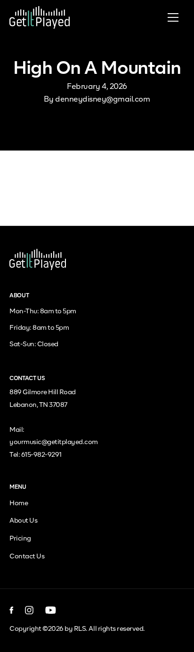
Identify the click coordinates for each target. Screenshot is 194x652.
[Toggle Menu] (173, 17)
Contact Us (26, 556)
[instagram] (29, 610)
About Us (23, 520)
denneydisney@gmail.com (102, 99)
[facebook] (11, 610)
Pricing (20, 538)
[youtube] (50, 610)
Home (18, 503)
